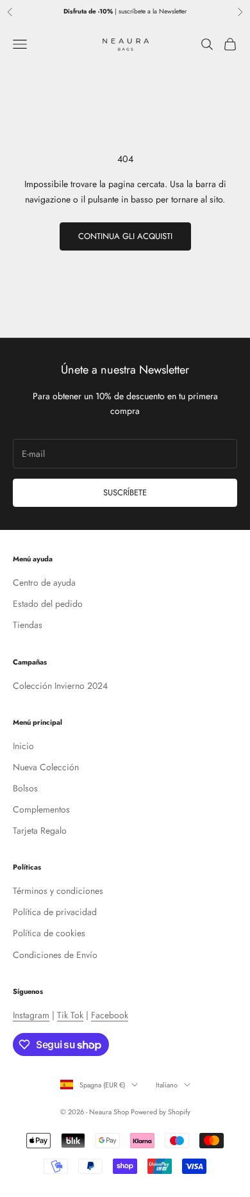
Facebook (109, 1015)
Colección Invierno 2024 (60, 685)
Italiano (167, 1085)
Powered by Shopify (160, 1112)
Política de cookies (49, 933)
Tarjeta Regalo (40, 830)
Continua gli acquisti (125, 236)
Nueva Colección (46, 767)
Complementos (41, 809)
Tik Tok (70, 1015)
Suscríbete (125, 492)
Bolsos (25, 788)
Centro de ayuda (44, 582)
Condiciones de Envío (55, 954)
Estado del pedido (48, 603)
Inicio (23, 745)
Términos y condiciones (58, 890)
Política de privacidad (55, 911)
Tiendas (27, 624)
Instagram (31, 1015)
